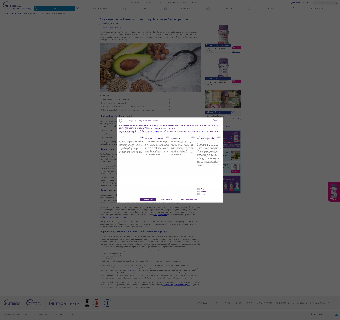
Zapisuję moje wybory (166, 199)
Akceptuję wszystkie (148, 199)
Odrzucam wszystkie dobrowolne (188, 199)
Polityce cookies (153, 131)
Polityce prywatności (203, 131)
